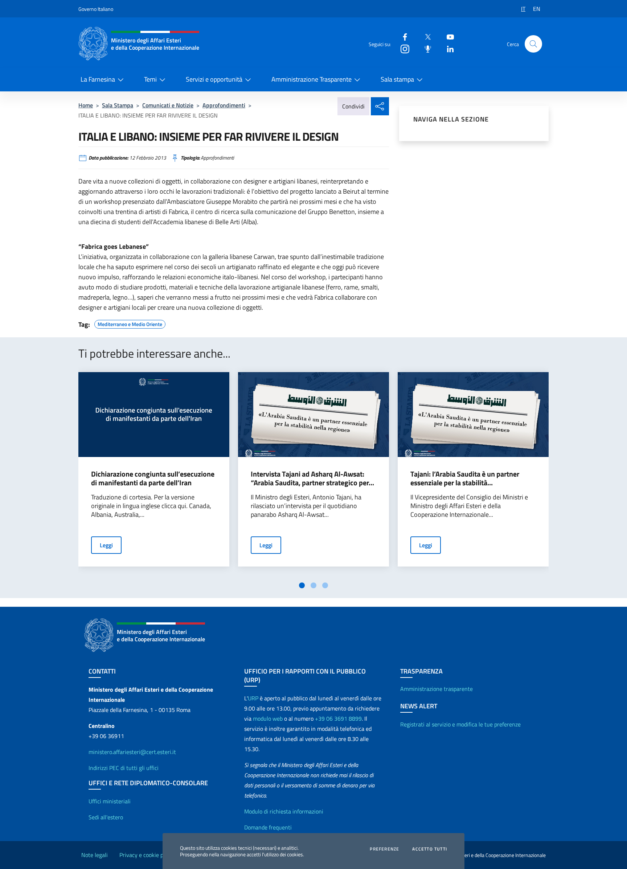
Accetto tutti (429, 849)
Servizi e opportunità (214, 79)
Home (85, 105)
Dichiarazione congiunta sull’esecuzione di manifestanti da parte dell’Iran (152, 478)
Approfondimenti (223, 105)
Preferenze (384, 849)
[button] (533, 44)
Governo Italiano (95, 9)
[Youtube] (447, 36)
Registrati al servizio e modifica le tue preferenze (460, 724)
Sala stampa (397, 79)
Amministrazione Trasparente (311, 79)
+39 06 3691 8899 (338, 718)
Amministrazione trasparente (436, 688)
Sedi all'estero (106, 817)
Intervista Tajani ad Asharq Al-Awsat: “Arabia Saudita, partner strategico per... (312, 478)
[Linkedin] (447, 48)
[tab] (302, 585)
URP (253, 698)
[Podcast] (425, 48)
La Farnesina (98, 79)
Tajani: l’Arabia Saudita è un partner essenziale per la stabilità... (464, 478)
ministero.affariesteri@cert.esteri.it (132, 751)
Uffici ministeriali (110, 801)
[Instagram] (402, 48)
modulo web (268, 718)
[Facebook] (402, 36)
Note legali (94, 855)
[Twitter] (425, 36)
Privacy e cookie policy (147, 855)
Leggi (106, 545)
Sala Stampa (117, 105)
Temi (150, 79)
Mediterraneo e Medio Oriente (130, 323)
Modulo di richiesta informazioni (283, 811)
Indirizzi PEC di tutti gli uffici (124, 767)
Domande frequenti (268, 827)
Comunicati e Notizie (167, 105)
